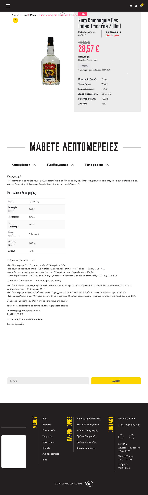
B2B (44, 418)
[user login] (136, 6)
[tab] (22, 165)
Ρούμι (33, 14)
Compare (84, 65)
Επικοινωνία (48, 430)
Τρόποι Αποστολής (86, 442)
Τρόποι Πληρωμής (86, 436)
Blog (44, 459)
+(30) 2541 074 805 (129, 425)
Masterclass (48, 442)
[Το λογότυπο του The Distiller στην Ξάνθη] (69, 6)
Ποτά (25, 14)
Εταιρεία (46, 424)
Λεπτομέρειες (21, 165)
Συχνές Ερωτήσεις (86, 448)
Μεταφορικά (94, 165)
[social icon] (120, 436)
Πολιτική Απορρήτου (88, 424)
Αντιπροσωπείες (50, 453)
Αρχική (15, 14)
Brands (46, 448)
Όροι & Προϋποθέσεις (88, 418)
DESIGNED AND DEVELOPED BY (69, 484)
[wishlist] (131, 6)
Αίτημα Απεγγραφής (87, 430)
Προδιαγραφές (57, 165)
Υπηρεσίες (47, 436)
